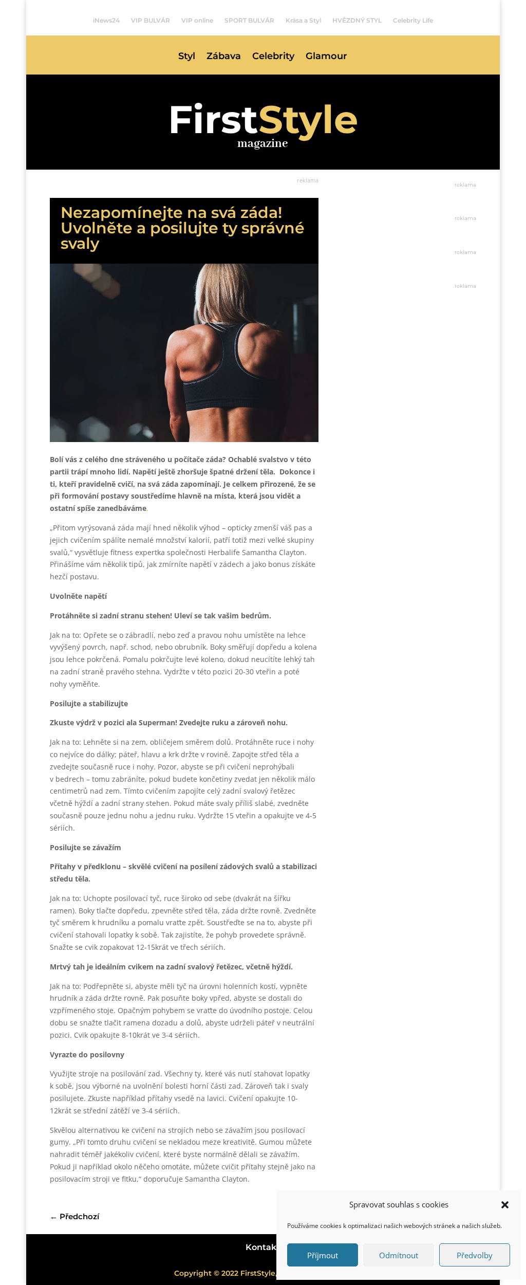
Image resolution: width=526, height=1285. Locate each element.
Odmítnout (398, 1255)
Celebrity (273, 57)
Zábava (223, 57)
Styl (186, 57)
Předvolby (475, 1255)
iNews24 (106, 20)
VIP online (197, 20)
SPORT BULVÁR (249, 20)
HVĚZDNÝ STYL (357, 20)
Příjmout (322, 1255)
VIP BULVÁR (150, 20)
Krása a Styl (303, 20)
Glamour (326, 57)
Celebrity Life (413, 20)
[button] (505, 1205)
